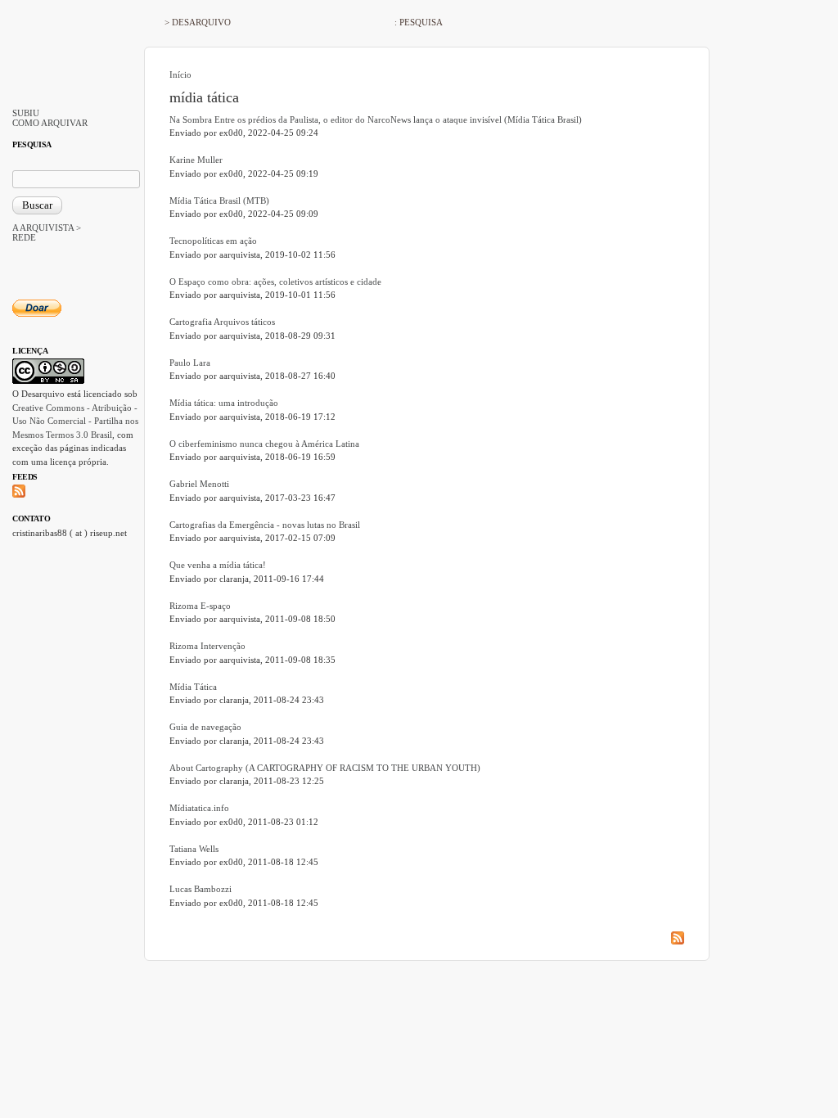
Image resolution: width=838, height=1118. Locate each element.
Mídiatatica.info (199, 808)
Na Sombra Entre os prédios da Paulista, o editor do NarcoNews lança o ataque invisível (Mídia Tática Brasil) (375, 119)
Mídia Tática (193, 687)
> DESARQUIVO (197, 22)
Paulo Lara (189, 362)
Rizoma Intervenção (207, 646)
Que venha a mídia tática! (217, 565)
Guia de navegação (205, 727)
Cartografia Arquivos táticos (222, 322)
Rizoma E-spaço (200, 606)
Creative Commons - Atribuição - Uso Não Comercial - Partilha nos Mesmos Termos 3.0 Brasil (75, 421)
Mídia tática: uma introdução (223, 403)
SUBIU (25, 113)
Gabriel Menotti (199, 484)
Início (180, 74)
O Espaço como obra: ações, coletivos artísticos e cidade (275, 281)
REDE (24, 237)
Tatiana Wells (194, 849)
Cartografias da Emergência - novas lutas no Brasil (264, 525)
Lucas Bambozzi (200, 889)
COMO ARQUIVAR (50, 123)
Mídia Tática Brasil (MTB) (219, 200)
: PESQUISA (418, 22)
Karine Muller (196, 160)
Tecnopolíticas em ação (213, 241)
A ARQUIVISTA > (46, 227)
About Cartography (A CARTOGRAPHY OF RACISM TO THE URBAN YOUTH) (324, 768)
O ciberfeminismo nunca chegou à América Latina (264, 444)
